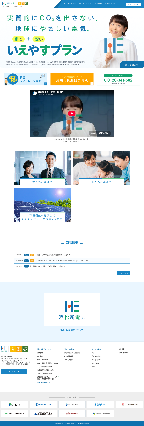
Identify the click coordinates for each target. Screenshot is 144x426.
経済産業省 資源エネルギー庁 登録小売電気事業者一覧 (47, 378)
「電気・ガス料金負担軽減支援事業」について (53, 255)
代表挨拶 (40, 353)
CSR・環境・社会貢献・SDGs (47, 363)
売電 (93, 366)
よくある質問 (68, 360)
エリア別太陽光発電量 (44, 366)
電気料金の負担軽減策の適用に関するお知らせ (47, 266)
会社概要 (40, 356)
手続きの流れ (96, 356)
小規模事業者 (68, 356)
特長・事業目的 (42, 360)
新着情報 (98, 3)
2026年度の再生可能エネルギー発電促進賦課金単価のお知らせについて (62, 261)
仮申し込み (95, 363)
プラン (94, 353)
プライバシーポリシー (44, 373)
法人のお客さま (69, 3)
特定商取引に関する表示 (45, 370)
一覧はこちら (123, 273)
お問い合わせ (133, 4)
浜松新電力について (113, 3)
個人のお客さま (85, 3)
